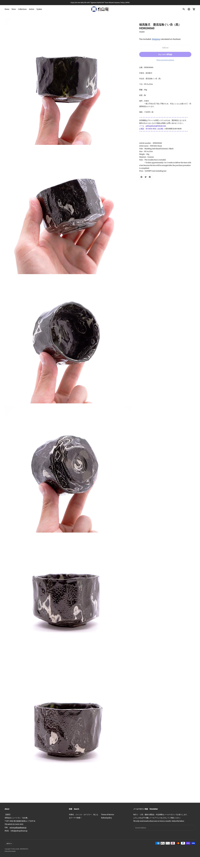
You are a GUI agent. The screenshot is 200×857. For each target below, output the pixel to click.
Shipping (156, 39)
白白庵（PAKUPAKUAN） (22, 849)
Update (39, 9)
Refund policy (106, 818)
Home (7, 9)
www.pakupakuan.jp (18, 827)
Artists (31, 9)
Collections (22, 9)
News (14, 9)
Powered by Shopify (10, 851)
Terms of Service (107, 814)
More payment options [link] (165, 60)
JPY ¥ (8, 843)
